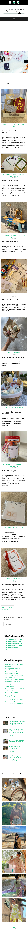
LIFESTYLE (20, 235)
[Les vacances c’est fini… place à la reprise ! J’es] (14, 885)
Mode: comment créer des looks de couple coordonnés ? (14, 676)
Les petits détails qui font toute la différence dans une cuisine (17, 723)
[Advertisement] (14, 36)
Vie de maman (19, 407)
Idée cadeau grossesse (10, 300)
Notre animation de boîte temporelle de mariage (16, 740)
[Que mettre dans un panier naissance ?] (15, 389)
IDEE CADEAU (21, 124)
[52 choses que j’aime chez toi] (15, 563)
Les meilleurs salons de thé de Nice (14, 639)
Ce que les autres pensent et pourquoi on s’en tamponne (12, 669)
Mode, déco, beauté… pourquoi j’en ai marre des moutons (14, 700)
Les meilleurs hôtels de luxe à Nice (14, 645)
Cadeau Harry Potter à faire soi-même (13, 132)
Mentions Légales (19, 931)
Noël (14, 126)
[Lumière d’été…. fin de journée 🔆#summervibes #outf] (14, 813)
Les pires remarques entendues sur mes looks (14, 704)
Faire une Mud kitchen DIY (12, 242)
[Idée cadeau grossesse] (15, 276)
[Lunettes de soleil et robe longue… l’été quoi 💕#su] (14, 910)
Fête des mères (17, 464)
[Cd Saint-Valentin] (15, 509)
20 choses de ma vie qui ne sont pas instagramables (14, 689)
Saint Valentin (14, 176)
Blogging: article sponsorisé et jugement (13, 696)
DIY (11, 124)
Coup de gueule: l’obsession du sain (14, 679)
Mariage (18, 578)
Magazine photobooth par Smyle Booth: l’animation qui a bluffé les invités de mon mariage (16, 732)
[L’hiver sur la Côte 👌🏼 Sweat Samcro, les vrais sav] (14, 837)
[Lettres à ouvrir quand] (15, 164)
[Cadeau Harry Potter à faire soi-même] (15, 106)
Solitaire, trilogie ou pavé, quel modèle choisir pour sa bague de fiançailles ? (16, 758)
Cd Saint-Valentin (8, 532)
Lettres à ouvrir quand (10, 181)
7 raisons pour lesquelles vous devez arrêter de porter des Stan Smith (15, 672)
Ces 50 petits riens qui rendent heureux (13, 682)
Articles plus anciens (7, 608)
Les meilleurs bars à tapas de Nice (14, 643)
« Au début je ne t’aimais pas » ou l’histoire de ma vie (14, 685)
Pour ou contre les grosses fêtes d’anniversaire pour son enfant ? (16, 749)
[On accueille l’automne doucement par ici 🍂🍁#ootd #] (14, 861)
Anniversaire (6, 124)
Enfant (14, 124)
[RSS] (18, 2)
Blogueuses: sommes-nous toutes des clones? (14, 665)
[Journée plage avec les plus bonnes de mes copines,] (14, 789)
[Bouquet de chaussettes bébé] (15, 334)
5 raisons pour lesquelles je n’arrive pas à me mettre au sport (14, 693)
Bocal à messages (9, 471)
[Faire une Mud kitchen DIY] (15, 218)
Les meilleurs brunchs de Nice (13, 641)
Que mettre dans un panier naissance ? (12, 413)
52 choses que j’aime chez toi (13, 585)
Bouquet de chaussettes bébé (13, 357)
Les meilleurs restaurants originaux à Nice (14, 648)
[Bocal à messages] (15, 447)
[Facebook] (10, 2)
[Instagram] (14, 2)
